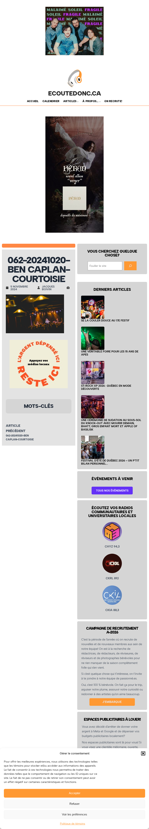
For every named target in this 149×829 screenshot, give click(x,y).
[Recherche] (130, 265)
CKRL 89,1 (112, 578)
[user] (39, 287)
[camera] (69, 287)
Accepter (74, 793)
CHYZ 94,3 (112, 546)
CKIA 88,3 (112, 610)
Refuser (74, 803)
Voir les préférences (74, 814)
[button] (143, 753)
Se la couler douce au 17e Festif (105, 320)
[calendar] (8, 287)
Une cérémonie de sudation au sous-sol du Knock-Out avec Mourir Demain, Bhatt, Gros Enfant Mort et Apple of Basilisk (111, 424)
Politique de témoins (72, 823)
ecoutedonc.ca (74, 93)
